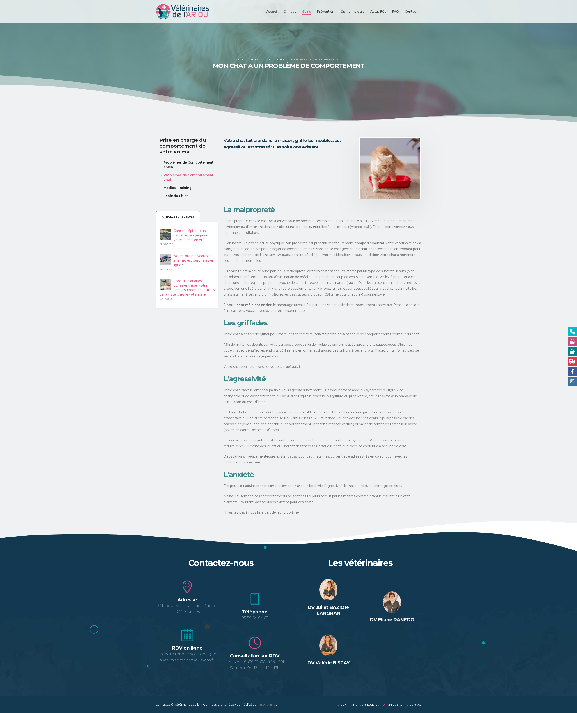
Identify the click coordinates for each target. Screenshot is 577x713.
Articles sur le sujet (178, 216)
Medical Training (178, 188)
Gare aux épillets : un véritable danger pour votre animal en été (190, 235)
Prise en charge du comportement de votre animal (183, 146)
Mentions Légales (366, 704)
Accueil (272, 11)
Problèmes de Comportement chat (188, 177)
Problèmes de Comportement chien (188, 164)
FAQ (395, 11)
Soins (306, 11)
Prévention (325, 11)
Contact (411, 11)
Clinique (290, 11)
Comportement (275, 59)
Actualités (378, 11)
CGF (343, 704)
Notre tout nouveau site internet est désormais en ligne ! (194, 260)
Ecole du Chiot (176, 196)
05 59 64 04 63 (254, 618)
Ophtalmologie (352, 11)
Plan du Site (394, 704)
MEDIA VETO (267, 704)
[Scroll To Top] (569, 708)
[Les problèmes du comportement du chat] (390, 168)
